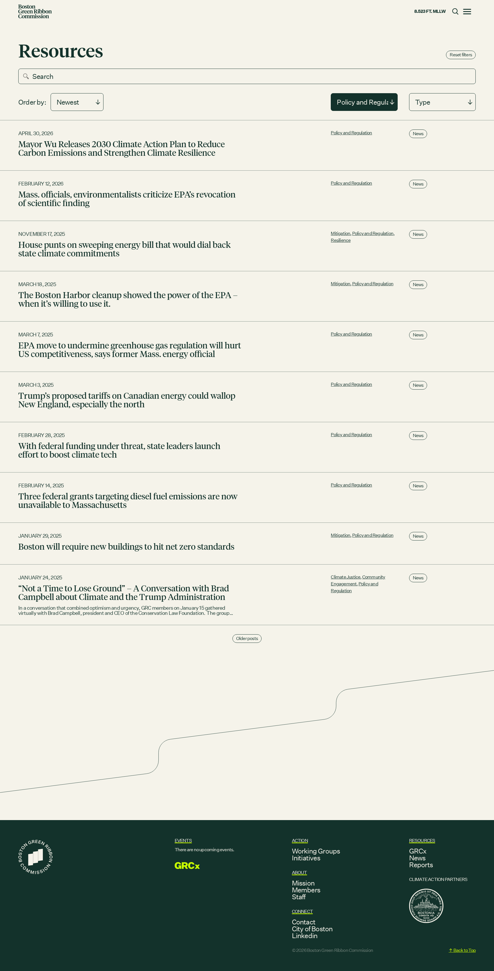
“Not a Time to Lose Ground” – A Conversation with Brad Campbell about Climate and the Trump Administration (123, 592)
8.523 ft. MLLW (430, 11)
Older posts (247, 638)
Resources (422, 840)
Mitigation (340, 233)
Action (300, 840)
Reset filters (461, 54)
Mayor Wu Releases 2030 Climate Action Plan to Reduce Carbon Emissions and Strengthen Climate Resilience (121, 148)
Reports (421, 865)
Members (306, 890)
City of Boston (312, 929)
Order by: (32, 102)
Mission (303, 883)
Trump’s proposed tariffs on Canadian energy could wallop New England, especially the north (126, 399)
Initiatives (306, 858)
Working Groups (316, 851)
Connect (302, 911)
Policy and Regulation (351, 132)
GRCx (418, 851)
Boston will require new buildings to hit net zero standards (126, 546)
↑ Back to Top (462, 950)
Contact (303, 922)
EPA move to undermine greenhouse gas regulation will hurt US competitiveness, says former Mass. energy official (129, 349)
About (299, 872)
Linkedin (305, 936)
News (418, 133)
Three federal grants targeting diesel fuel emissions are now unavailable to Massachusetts (128, 500)
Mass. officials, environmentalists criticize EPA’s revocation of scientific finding (127, 198)
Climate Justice (345, 577)
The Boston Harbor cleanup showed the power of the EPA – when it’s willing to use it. (128, 299)
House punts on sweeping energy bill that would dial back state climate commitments (124, 248)
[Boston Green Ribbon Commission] (35, 11)
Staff (299, 897)
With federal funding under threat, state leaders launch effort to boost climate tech (119, 450)
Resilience (340, 240)
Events (183, 840)
